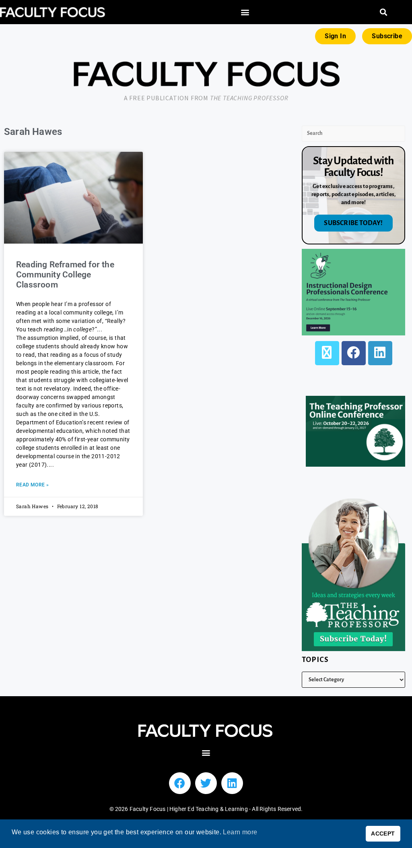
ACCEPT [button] (383, 833)
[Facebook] (354, 353)
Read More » (32, 485)
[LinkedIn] (380, 353)
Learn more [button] (240, 832)
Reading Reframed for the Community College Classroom (65, 275)
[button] (245, 12)
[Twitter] (206, 783)
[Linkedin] (232, 783)
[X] (327, 353)
